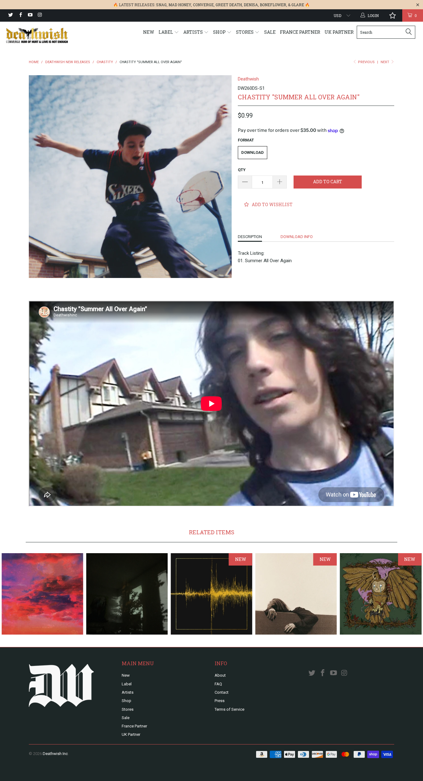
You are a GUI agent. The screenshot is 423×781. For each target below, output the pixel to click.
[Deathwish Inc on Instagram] (39, 15)
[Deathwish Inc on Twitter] (10, 15)
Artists (193, 32)
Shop (220, 32)
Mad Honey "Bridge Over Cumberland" (296, 594)
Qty (242, 169)
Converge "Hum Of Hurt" (211, 594)
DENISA (251, 4)
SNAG (161, 4)
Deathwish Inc (55, 753)
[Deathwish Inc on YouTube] (30, 15)
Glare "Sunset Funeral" (42, 594)
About (220, 675)
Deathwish (248, 79)
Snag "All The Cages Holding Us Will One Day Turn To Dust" (380, 594)
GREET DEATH (229, 4)
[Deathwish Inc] (37, 35)
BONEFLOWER (273, 4)
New (148, 32)
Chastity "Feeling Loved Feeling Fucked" (127, 594)
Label (166, 32)
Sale (270, 32)
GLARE (297, 4)
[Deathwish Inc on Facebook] (20, 15)
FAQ (218, 684)
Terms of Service (229, 709)
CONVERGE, (204, 4)
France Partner (300, 32)
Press (220, 700)
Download (252, 152)
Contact (222, 692)
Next (385, 62)
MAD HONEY (179, 4)
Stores (245, 32)
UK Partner (339, 32)
